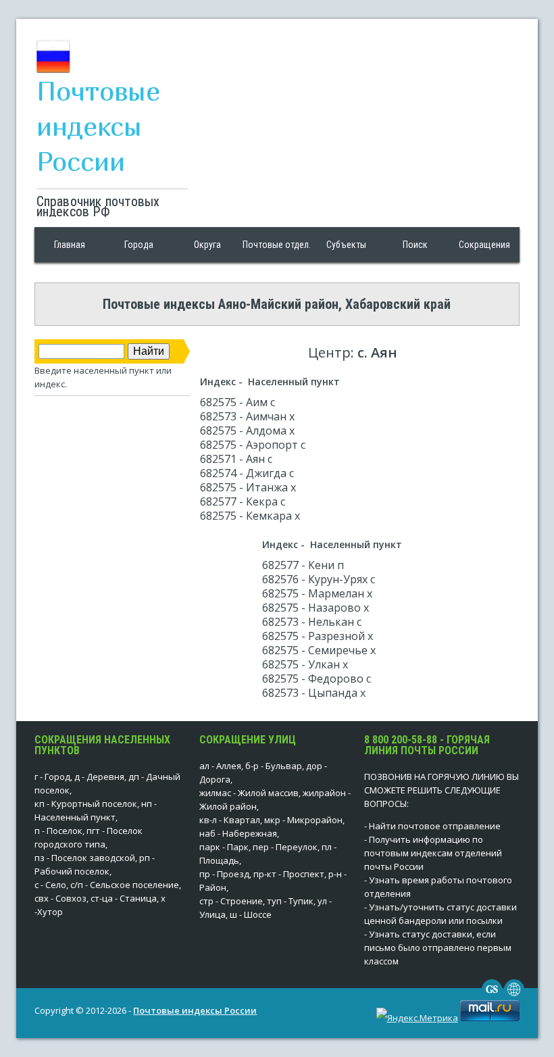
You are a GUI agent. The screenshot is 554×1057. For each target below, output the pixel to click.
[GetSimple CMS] (492, 996)
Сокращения (484, 244)
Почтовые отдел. (277, 244)
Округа (207, 244)
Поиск (415, 244)
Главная (69, 244)
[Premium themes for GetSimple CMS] (514, 996)
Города (138, 244)
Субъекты (346, 244)
